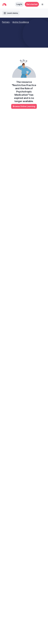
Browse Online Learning (24, 106)
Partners (6, 22)
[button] (42, 4)
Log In (19, 4)
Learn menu (12, 13)
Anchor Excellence (20, 22)
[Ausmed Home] (4, 4)
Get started (31, 4)
